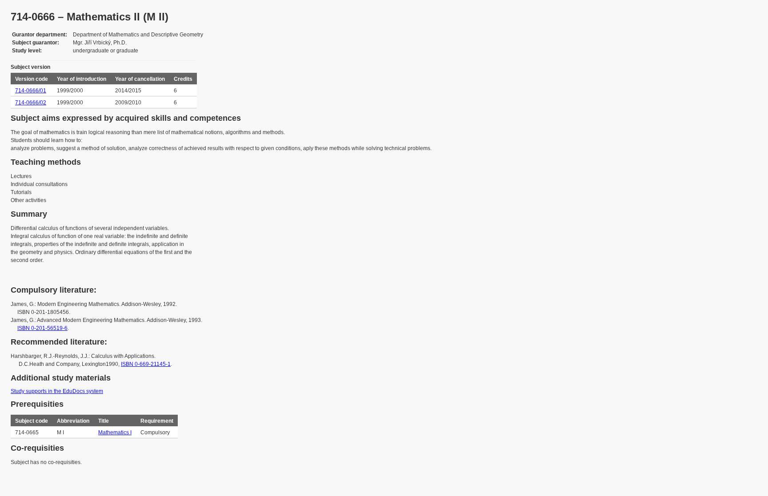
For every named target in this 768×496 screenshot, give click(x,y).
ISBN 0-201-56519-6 (42, 328)
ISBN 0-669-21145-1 (146, 364)
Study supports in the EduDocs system (57, 391)
